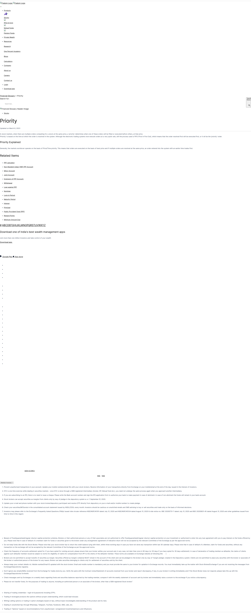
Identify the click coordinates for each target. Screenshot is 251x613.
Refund (6, 351)
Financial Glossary (7, 96)
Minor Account (9, 171)
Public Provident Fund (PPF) (14, 212)
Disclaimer (7, 347)
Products (7, 10)
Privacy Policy (8, 327)
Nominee (7, 191)
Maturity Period (9, 199)
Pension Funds (8, 298)
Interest (7, 203)
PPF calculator (9, 163)
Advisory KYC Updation (11, 319)
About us (7, 265)
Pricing (6, 269)
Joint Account (9, 175)
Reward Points (9, 216)
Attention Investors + (7, 482)
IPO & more (7, 294)
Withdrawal (8, 183)
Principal (7, 208)
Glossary (6, 363)
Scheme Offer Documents (12, 355)
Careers (6, 273)
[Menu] (1, 6)
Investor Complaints (10, 339)
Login (6, 85)
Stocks (6, 113)
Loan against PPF (10, 187)
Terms (6, 331)
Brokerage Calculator (10, 315)
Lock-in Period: (9, 195)
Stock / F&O (7, 286)
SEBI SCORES (30, 471)
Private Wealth (9, 37)
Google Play (7, 257)
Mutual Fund (8, 290)
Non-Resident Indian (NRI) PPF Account (18, 167)
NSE (103, 476)
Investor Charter (9, 335)
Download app (9, 89)
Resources (8, 41)
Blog (5, 277)
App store (18, 257)
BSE (98, 476)
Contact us (7, 311)
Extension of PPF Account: (14, 179)
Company (7, 65)
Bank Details (7, 359)
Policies (6, 323)
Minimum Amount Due (12, 220)
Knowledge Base (9, 307)
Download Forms (9, 343)
